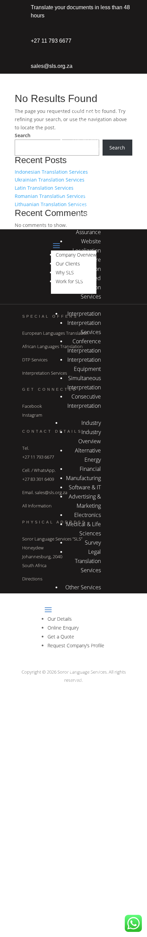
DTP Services (35, 360)
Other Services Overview (89, 606)
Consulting (88, 213)
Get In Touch (86, 851)
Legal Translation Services (88, 561)
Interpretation (84, 313)
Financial (90, 469)
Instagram (32, 415)
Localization (86, 140)
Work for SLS (85, 86)
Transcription (85, 679)
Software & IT (85, 487)
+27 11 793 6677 (51, 41)
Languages (88, 724)
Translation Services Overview (88, 121)
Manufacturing (83, 478)
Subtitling (89, 633)
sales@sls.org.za (51, 66)
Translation (88, 103)
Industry (91, 423)
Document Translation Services (88, 177)
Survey (93, 542)
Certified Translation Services (88, 287)
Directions (32, 579)
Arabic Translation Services (88, 652)
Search (22, 135)
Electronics (87, 515)
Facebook (32, 406)
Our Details (87, 861)
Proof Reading (84, 670)
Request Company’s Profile (88, 907)
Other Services (83, 587)
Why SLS (90, 77)
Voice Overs (86, 688)
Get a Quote (86, 888)
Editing (92, 624)
